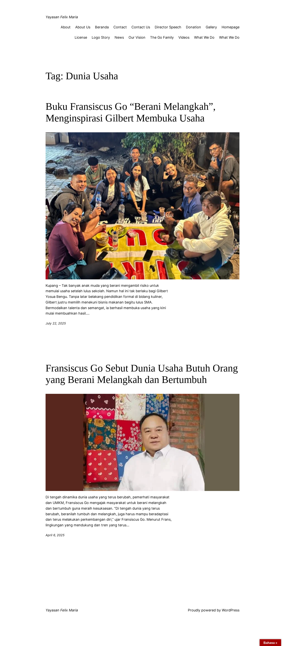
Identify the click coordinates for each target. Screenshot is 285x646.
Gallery (211, 27)
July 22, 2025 (56, 323)
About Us (82, 27)
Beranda (102, 27)
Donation (193, 27)
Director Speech (168, 27)
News (119, 37)
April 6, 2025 (55, 535)
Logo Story (101, 37)
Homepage (230, 27)
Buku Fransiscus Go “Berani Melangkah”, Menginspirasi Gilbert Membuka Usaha (131, 112)
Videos (183, 37)
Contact (120, 27)
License (81, 37)
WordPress (230, 610)
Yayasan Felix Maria (62, 17)
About (66, 27)
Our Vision (137, 37)
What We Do (204, 37)
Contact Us (140, 27)
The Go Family (162, 37)
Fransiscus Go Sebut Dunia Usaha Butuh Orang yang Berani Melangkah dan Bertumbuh (142, 374)
